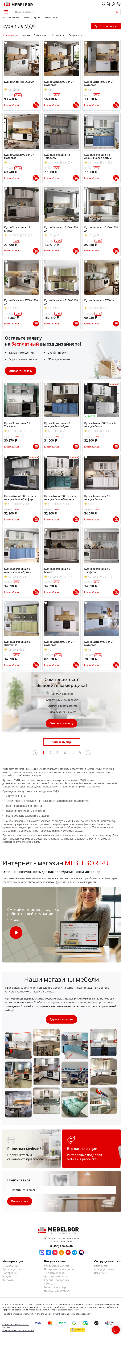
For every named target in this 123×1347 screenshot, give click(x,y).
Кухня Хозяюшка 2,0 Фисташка (17, 643)
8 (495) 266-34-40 (61, 1246)
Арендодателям (104, 1269)
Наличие (26, 35)
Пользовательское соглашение (18, 1330)
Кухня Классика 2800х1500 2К (61, 229)
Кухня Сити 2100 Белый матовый (19, 156)
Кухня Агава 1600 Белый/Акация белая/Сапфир (20, 497)
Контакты (8, 1280)
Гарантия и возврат (56, 1287)
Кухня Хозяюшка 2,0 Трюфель (97, 570)
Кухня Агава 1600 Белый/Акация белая (100, 424)
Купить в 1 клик (11, 105)
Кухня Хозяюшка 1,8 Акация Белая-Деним (58, 424)
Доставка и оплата (55, 1276)
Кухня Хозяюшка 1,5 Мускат (17, 229)
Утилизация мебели (56, 1266)
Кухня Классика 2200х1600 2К (101, 229)
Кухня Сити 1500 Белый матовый (99, 83)
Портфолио (9, 1273)
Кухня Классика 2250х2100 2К (61, 302)
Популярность (41, 35)
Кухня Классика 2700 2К (99, 300)
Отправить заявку (20, 371)
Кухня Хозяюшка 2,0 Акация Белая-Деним (18, 570)
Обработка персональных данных (15, 1325)
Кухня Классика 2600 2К (19, 82)
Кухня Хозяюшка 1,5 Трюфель (57, 156)
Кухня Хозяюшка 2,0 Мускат (57, 570)
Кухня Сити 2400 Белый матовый (99, 643)
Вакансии (100, 1273)
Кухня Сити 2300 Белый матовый (59, 83)
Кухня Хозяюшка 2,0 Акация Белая (97, 497)
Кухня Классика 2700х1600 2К (21, 302)
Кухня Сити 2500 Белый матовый (59, 643)
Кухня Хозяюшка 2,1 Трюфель (17, 424)
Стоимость (58, 35)
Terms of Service (77, 1313)
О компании (10, 1266)
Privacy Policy (58, 1313)
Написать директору (57, 1290)
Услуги (6, 1276)
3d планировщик (54, 1273)
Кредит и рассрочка (56, 1280)
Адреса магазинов (61, 1019)
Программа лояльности (59, 1269)
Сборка (48, 1283)
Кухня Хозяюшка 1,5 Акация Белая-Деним (98, 156)
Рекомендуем (10, 35)
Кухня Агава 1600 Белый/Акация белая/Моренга (60, 497)
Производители (12, 1269)
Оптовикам (101, 1266)
